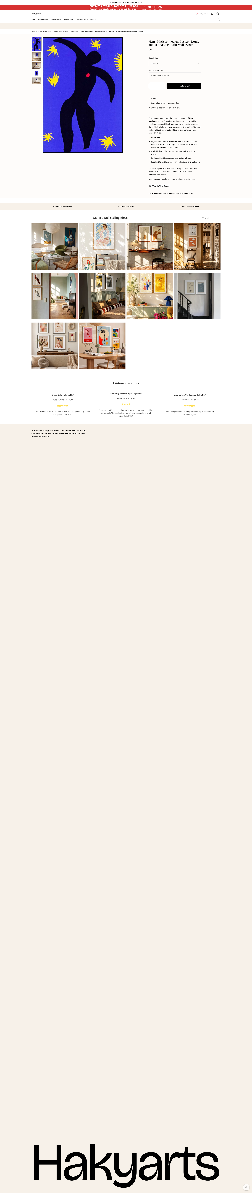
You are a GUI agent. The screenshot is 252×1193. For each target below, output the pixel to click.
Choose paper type (157, 70)
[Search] (219, 19)
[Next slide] (74, 247)
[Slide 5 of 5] (36, 80)
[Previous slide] (35, 247)
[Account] (212, 14)
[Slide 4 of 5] (36, 73)
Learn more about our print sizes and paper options (170, 193)
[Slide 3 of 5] (36, 65)
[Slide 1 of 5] (36, 44)
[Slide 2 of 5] (36, 56)
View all (205, 218)
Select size (153, 58)
